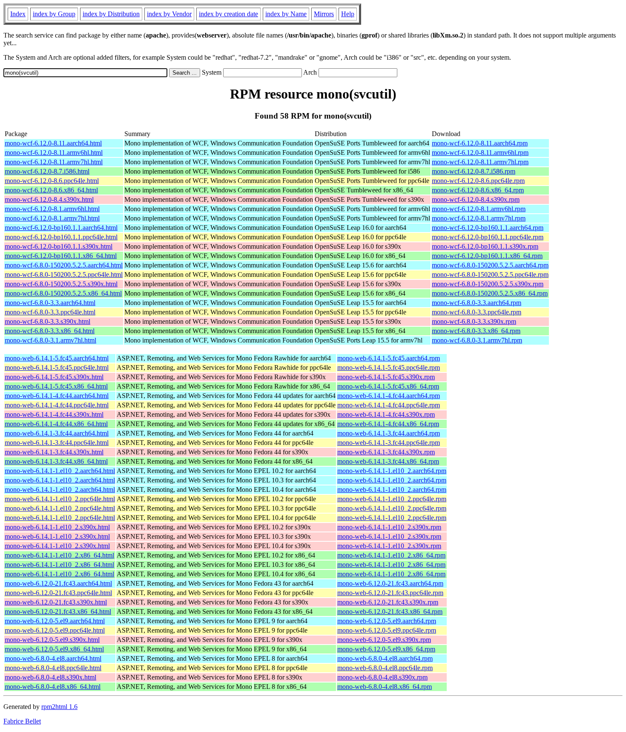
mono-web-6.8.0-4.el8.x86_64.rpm (384, 686)
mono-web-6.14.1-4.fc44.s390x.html (54, 414)
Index (18, 13)
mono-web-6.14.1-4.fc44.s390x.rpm (386, 414)
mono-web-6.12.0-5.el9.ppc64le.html (55, 630)
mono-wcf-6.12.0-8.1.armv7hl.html (52, 218)
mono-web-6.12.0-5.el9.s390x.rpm (384, 639)
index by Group (54, 13)
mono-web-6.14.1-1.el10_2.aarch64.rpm (391, 470)
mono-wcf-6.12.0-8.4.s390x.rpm (476, 199)
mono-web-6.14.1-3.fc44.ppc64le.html (57, 442)
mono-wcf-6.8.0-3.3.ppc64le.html (50, 312)
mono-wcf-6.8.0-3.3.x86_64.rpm (476, 330)
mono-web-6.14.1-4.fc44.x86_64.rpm (388, 423)
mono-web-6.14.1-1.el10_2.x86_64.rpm (391, 555)
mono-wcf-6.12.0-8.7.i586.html (47, 171)
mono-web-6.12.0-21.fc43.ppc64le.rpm (390, 592)
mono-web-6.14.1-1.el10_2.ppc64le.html (60, 499)
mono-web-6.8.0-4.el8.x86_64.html (53, 686)
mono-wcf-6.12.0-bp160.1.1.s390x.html (58, 246)
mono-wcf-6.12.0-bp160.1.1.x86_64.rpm (487, 255)
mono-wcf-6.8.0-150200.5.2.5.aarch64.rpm (490, 265)
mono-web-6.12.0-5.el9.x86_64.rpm (386, 649)
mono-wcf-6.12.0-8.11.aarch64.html (53, 143)
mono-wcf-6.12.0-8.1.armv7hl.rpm (478, 218)
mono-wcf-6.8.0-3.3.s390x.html (47, 321)
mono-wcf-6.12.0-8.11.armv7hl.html (54, 162)
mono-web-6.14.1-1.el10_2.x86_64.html (59, 555)
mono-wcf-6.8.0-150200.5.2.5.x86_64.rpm (490, 293)
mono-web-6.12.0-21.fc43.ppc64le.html (58, 592)
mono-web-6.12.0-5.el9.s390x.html (52, 639)
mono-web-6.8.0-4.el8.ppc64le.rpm (385, 667)
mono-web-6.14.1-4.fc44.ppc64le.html (57, 405)
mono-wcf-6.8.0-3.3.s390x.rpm (474, 321)
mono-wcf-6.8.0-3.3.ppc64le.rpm (476, 312)
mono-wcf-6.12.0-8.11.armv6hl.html (54, 152)
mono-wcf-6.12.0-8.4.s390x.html (49, 199)
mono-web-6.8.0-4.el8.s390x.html (50, 677)
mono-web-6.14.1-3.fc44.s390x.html (54, 452)
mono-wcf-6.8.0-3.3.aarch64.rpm (476, 302)
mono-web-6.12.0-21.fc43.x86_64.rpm (389, 611)
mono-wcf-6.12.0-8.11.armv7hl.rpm (480, 162)
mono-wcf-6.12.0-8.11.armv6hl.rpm (480, 152)
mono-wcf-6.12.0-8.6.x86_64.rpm (478, 190)
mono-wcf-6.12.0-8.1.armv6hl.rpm (478, 208)
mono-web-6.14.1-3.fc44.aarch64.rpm (388, 433)
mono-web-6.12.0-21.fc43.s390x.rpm (387, 602)
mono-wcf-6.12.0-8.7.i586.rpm (473, 171)
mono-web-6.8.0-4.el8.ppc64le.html (53, 667)
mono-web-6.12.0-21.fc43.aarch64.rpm (390, 583)
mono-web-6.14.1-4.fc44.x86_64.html (56, 423)
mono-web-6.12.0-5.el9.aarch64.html (55, 621)
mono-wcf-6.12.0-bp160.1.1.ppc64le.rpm (487, 237)
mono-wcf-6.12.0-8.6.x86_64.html (51, 190)
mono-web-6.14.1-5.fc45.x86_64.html (56, 386)
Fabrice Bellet (22, 721)
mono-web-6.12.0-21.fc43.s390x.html (56, 602)
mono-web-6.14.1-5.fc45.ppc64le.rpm (388, 367)
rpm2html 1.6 (59, 706)
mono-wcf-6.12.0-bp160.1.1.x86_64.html (61, 255)
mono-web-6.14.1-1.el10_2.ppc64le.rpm (391, 499)
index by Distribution (111, 13)
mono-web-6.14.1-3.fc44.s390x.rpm (386, 452)
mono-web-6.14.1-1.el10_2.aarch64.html (60, 470)
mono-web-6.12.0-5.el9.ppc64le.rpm (386, 630)
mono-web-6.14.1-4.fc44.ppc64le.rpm (388, 405)
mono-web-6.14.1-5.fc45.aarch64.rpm (388, 358)
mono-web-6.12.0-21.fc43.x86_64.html (58, 611)
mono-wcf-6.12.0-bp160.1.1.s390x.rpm (485, 246)
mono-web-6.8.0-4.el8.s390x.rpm (382, 677)
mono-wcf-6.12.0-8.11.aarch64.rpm (480, 143)
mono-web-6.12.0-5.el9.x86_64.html (54, 649)
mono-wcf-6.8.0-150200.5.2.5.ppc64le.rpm (490, 274)
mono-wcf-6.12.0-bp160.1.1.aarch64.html (61, 227)
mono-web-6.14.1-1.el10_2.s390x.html (57, 527)
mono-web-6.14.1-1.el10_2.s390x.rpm (389, 527)
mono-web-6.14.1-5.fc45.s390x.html (54, 377)
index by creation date (228, 13)
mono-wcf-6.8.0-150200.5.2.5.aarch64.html (64, 265)
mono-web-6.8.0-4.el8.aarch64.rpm (385, 658)
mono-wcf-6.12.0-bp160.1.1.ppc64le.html (61, 237)
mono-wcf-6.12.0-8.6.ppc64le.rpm (478, 180)
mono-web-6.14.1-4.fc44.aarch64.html (57, 395)
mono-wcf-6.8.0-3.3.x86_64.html (50, 330)
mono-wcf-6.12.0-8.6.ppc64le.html (52, 180)
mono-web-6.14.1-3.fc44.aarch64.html (57, 433)
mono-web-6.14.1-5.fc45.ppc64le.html (57, 367)
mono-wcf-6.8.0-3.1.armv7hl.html (50, 340)
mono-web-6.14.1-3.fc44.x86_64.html (56, 461)
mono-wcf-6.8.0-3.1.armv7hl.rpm (477, 340)
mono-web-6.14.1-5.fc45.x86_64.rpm (388, 386)
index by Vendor (169, 13)
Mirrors (324, 13)
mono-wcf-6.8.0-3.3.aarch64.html (50, 302)
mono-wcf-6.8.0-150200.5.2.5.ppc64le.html (64, 274)
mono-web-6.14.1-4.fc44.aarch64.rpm (388, 395)
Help (347, 13)
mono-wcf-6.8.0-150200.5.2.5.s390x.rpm (487, 284)
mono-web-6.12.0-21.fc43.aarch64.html (58, 583)
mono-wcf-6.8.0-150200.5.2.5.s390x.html (61, 284)
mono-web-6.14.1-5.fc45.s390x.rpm (386, 377)
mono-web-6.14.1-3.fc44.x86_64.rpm (388, 461)
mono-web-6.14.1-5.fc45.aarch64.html (57, 358)
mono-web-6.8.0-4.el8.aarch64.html (53, 658)
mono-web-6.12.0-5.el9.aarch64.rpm (386, 621)
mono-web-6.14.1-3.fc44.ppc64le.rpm (388, 442)
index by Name (286, 13)
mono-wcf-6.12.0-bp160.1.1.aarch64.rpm (487, 227)
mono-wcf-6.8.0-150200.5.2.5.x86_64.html (63, 293)
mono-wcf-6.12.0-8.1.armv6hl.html (52, 208)
